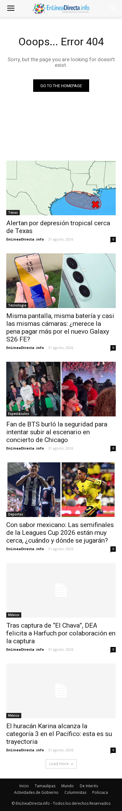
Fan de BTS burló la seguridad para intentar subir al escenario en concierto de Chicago (56, 432)
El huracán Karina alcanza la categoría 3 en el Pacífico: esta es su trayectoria (59, 733)
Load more (59, 763)
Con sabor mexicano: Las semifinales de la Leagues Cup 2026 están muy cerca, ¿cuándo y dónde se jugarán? (60, 532)
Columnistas (75, 792)
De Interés (89, 786)
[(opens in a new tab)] (61, 188)
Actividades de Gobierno (36, 792)
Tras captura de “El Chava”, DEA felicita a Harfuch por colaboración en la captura (60, 633)
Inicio (24, 786)
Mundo (67, 786)
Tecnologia (17, 305)
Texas (13, 212)
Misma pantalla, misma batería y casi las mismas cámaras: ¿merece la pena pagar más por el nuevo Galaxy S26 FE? (60, 327)
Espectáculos (18, 413)
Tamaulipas (45, 786)
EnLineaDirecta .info (25, 239)
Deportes (15, 514)
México (13, 615)
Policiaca (100, 792)
